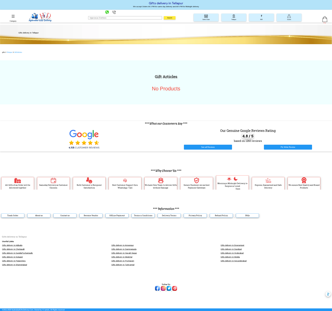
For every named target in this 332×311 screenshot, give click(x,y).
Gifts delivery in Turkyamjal (122, 265)
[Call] (114, 12)
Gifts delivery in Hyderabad (232, 253)
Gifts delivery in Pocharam (122, 261)
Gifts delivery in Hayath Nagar (124, 253)
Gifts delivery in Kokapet (12, 257)
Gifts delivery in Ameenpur (122, 245)
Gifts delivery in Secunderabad (234, 261)
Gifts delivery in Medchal (121, 257)
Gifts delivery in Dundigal (231, 249)
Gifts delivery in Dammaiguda (123, 249)
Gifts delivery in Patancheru (14, 261)
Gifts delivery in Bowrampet (232, 245)
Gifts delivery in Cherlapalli (13, 249)
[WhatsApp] (107, 12)
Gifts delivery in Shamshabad (14, 265)
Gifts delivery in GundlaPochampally (17, 253)
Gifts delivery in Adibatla (12, 245)
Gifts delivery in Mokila (230, 257)
